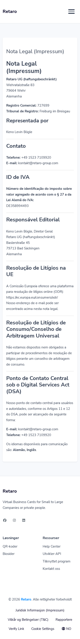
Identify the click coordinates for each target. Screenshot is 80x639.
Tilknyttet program (56, 561)
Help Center (51, 546)
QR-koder (10, 546)
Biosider (8, 554)
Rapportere (64, 619)
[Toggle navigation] (71, 11)
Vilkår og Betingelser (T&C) (28, 619)
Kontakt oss (51, 568)
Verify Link (16, 629)
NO (68, 629)
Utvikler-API (52, 554)
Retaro (26, 599)
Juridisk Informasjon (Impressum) (40, 610)
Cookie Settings (42, 629)
